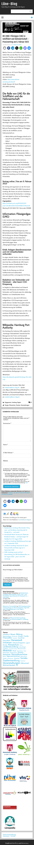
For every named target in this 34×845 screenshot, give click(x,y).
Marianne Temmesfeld (9, 606)
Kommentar (7, 423)
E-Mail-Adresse (8, 452)
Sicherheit (17, 658)
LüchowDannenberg (13, 648)
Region (19, 402)
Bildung (19, 634)
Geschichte (21, 638)
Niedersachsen (13, 652)
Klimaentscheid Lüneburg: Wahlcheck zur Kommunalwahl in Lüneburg (15, 618)
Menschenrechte (22, 648)
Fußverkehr (15, 638)
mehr (26, 482)
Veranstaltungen (25, 405)
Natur (25, 650)
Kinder (5, 645)
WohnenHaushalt (9, 665)
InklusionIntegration (19, 643)
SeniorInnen (10, 658)
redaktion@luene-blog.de (11, 387)
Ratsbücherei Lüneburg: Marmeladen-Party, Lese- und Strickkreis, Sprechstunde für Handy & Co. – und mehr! (17, 530)
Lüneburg (14, 402)
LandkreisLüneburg (10, 647)
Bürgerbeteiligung (7, 636)
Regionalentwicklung (13, 656)
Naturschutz (6, 652)
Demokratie (14, 636)
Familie (26, 636)
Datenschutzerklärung (9, 834)
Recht (4, 656)
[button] (4, 48)
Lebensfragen (22, 647)
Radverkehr (7, 654)
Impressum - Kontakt (9, 836)
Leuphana (5, 648)
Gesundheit (6, 640)
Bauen (13, 634)
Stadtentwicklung (11, 660)
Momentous (24, 843)
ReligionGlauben (23, 656)
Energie (7, 405)
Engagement (8, 402)
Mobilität (7, 650)
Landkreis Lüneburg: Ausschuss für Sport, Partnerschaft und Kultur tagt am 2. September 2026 (16, 548)
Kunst (21, 645)
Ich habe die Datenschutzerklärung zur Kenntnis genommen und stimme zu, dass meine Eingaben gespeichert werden (17, 475)
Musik (14, 650)
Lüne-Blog (9, 4)
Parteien (18, 405)
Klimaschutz (12, 405)
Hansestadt (16, 640)
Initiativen (7, 642)
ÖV (17, 665)
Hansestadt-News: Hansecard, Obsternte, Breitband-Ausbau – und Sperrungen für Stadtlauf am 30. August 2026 (16, 536)
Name (5, 444)
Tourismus (22, 660)
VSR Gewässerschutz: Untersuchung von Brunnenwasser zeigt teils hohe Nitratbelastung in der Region (17, 607)
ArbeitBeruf (6, 634)
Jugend (28, 643)
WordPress (15, 843)
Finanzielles (7, 638)
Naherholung (20, 650)
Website (5, 460)
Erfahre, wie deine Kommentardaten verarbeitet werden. (15, 493)
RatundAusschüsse (19, 654)
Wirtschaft (25, 663)
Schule (5, 658)
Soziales (23, 658)
